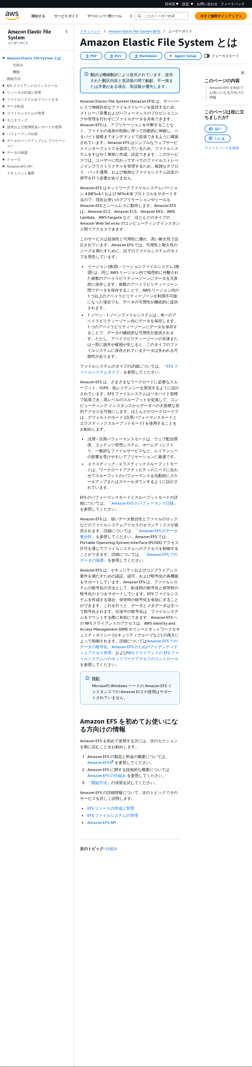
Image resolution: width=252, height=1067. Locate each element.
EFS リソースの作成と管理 (110, 808)
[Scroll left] (28, 16)
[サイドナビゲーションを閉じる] (66, 31)
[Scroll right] (131, 16)
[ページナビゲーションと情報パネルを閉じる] (242, 73)
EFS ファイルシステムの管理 (112, 815)
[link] (180, 31)
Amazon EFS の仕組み (106, 775)
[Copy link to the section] (76, 721)
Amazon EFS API (101, 822)
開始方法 (99, 782)
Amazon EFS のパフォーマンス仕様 (142, 503)
